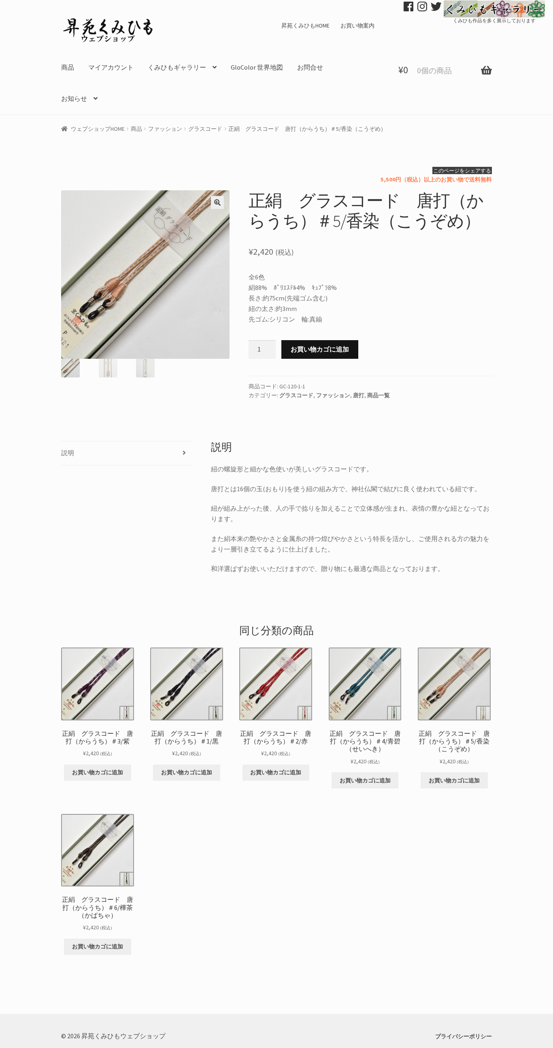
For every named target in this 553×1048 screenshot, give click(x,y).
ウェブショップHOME (98, 128)
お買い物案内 (357, 25)
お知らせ (74, 98)
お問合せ (310, 67)
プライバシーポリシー (463, 1036)
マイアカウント (111, 67)
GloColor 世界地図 (257, 67)
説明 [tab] (67, 453)
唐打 (358, 395)
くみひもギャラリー (177, 67)
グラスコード (205, 128)
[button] (217, 202)
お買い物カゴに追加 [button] (97, 772)
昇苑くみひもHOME (305, 25)
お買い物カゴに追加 (320, 349)
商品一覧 (378, 395)
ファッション (165, 128)
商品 (67, 67)
